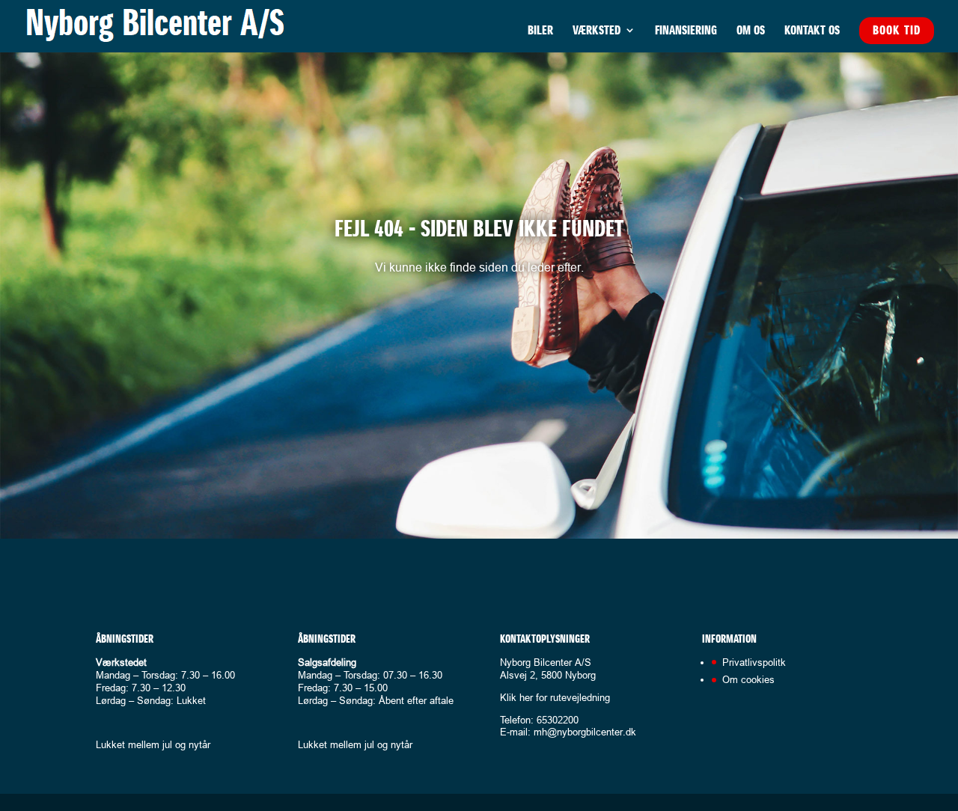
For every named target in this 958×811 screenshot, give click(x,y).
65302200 (558, 720)
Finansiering (686, 31)
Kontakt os (812, 31)
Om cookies (748, 679)
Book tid (897, 30)
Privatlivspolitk (754, 662)
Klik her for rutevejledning (555, 697)
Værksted (596, 31)
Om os (750, 31)
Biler (540, 31)
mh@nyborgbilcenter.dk (585, 732)
